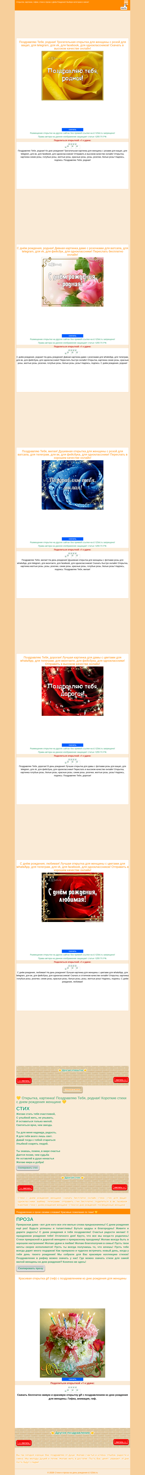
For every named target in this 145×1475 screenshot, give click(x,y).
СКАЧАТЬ (72, 130)
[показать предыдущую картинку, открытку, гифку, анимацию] (24, 1085)
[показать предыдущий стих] (25, 1193)
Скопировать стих (28, 1167)
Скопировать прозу (30, 1267)
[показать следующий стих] (119, 1192)
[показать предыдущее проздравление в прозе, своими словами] (24, 1448)
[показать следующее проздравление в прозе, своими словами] (121, 1447)
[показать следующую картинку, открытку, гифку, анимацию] (121, 1085)
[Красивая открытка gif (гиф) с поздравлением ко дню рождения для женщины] (69, 1390)
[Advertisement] (72, 24)
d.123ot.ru (93, 1472)
